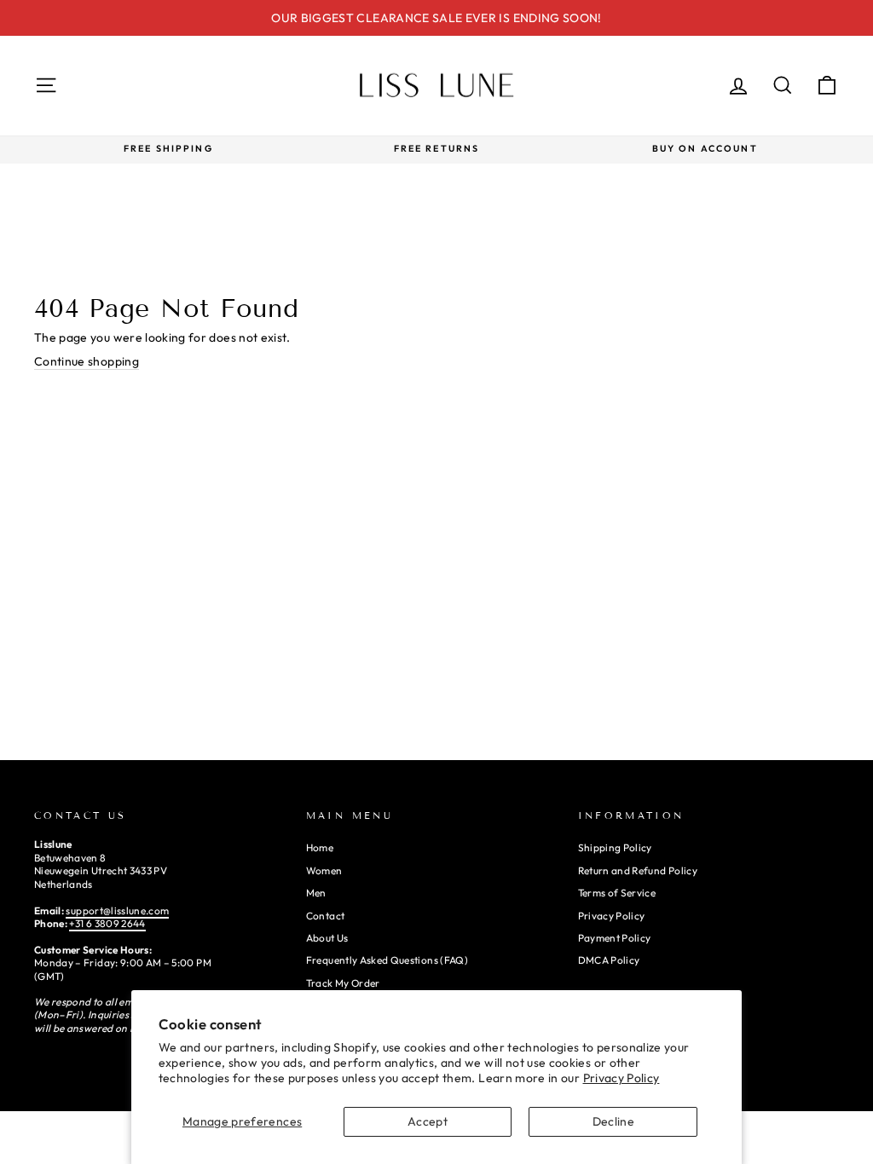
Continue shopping (86, 361)
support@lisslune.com (117, 910)
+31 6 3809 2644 (107, 923)
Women (324, 870)
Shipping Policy (615, 847)
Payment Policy (614, 937)
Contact (325, 915)
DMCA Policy (609, 960)
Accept (428, 1121)
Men (316, 892)
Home (319, 847)
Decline (613, 1121)
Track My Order (343, 983)
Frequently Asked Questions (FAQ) (387, 960)
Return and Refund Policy (637, 870)
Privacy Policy (621, 1078)
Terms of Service (617, 892)
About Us (327, 937)
